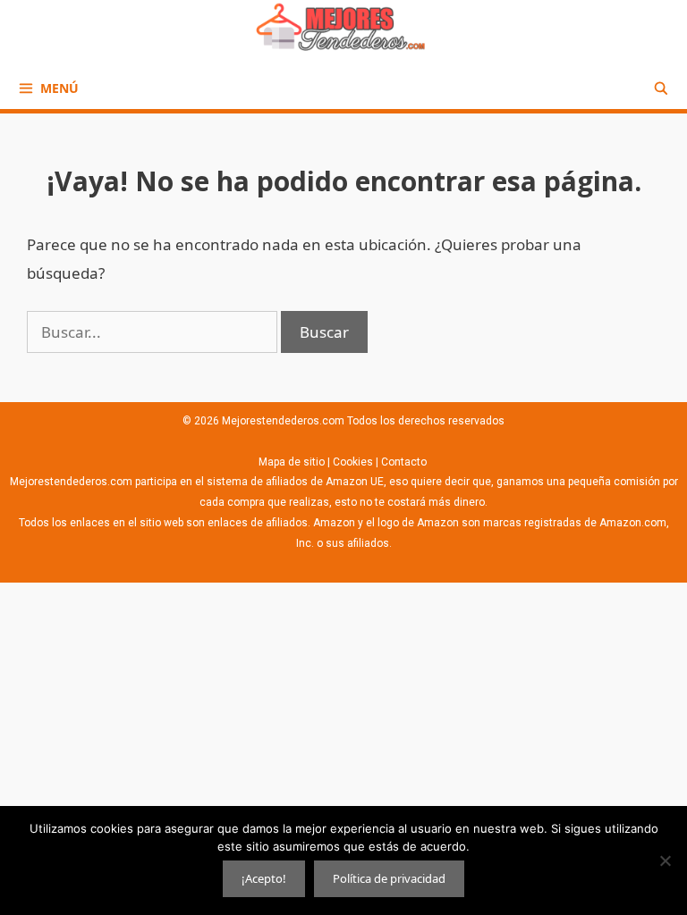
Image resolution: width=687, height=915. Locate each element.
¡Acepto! (264, 878)
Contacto (405, 462)
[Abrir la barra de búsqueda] (661, 88)
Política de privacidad (389, 878)
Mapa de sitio (293, 462)
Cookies (353, 462)
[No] (665, 860)
